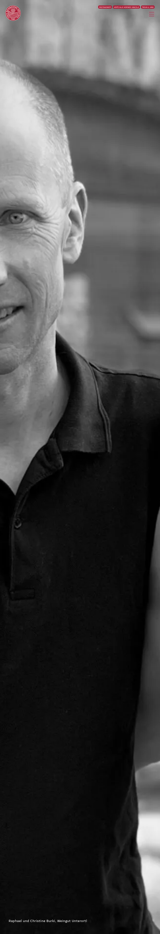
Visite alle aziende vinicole (126, 7)
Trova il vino (148, 7)
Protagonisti (105, 7)
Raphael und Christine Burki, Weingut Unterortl (48, 920)
